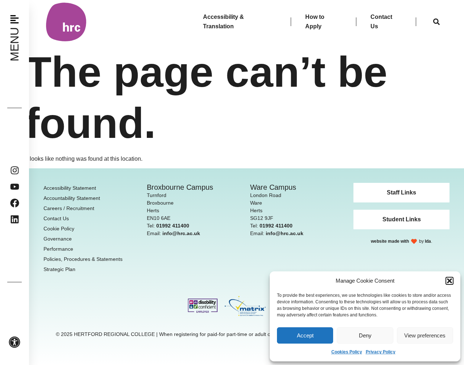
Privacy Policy (380, 351)
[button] (449, 280)
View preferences (425, 335)
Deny (365, 335)
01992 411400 (172, 226)
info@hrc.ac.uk (181, 233)
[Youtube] (15, 187)
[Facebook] (15, 203)
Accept (305, 335)
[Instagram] (15, 170)
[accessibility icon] (14, 342)
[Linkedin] (15, 219)
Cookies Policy (346, 351)
